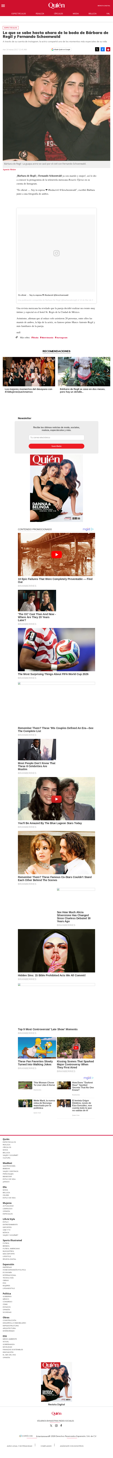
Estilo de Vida (9, 1179)
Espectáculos (19, 13)
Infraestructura (11, 1326)
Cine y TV (6, 1230)
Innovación (8, 1352)
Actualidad (8, 1206)
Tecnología (8, 1278)
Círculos (58, 13)
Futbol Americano (11, 1248)
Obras (6, 1280)
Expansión (8, 1264)
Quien (51, 1426)
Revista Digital (104, 6)
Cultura (6, 1158)
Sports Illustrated (12, 1240)
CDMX (5, 1304)
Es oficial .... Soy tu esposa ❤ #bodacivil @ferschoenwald (43, 295)
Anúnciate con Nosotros (72, 1446)
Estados (7, 1307)
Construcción (9, 1320)
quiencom (58, 1425)
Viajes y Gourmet (10, 1155)
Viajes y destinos (10, 1171)
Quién (6, 1139)
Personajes (8, 1174)
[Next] (107, 370)
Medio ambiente (10, 1339)
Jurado (6, 1182)
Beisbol (6, 1246)
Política (7, 1293)
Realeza (40, 13)
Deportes (7, 1227)
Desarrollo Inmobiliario (14, 1323)
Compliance (46, 1446)
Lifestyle (7, 1256)
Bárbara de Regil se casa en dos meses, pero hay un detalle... (82, 390)
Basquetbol (8, 1251)
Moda (76, 13)
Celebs (6, 1195)
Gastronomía (9, 1166)
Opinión (6, 1211)
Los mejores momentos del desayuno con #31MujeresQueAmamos (28, 390)
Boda (35, 337)
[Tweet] (97, 49)
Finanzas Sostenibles (13, 1349)
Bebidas (6, 1168)
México (6, 1299)
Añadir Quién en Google (62, 49)
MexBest (7, 1163)
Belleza (92, 13)
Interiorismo (9, 1331)
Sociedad (7, 1312)
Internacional (9, 1275)
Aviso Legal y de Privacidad (19, 1446)
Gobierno (7, 1296)
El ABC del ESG (9, 1355)
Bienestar (7, 1176)
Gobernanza (9, 1344)
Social (6, 1342)
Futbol (6, 1243)
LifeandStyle (9, 1288)
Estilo (6, 1222)
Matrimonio (47, 337)
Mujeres (7, 1203)
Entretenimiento (10, 1224)
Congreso (7, 1302)
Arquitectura (9, 1328)
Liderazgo (7, 1209)
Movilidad (7, 1347)
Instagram (62, 337)
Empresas (7, 1267)
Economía (7, 1272)
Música (6, 1232)
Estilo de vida (9, 1198)
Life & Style (9, 1219)
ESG (5, 1336)
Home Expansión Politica (14, 1270)
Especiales (8, 1214)
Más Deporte (9, 1254)
